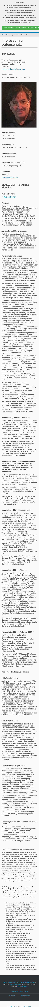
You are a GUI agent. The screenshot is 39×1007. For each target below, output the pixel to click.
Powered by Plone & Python (19, 991)
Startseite (5, 35)
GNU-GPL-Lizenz (22, 986)
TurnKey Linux (27, 1006)
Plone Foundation (15, 984)
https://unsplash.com (10, 177)
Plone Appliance (12, 1006)
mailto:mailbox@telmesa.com (13, 69)
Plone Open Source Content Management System (18, 982)
